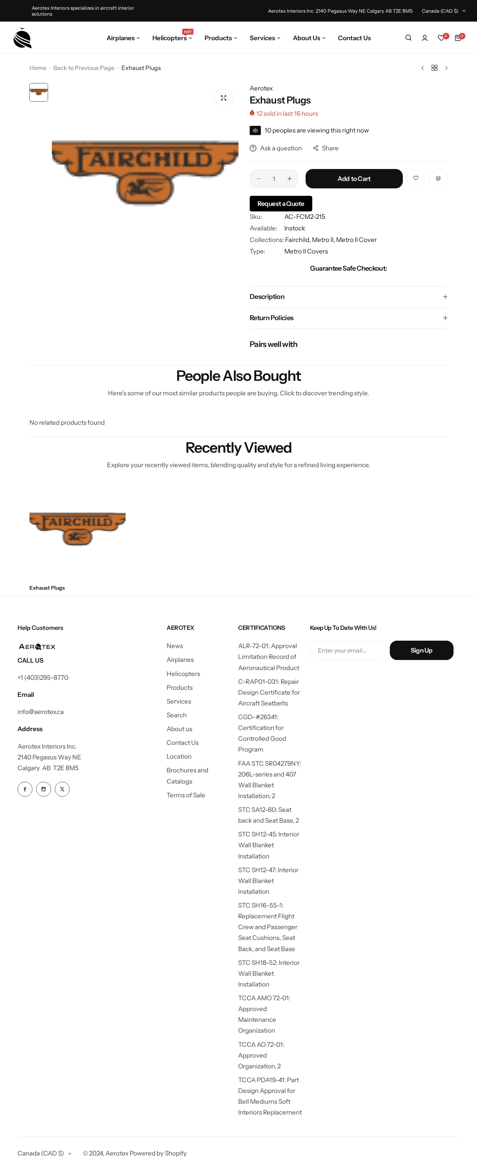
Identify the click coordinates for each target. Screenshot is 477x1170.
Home (37, 67)
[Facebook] (25, 789)
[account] (425, 38)
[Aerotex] (22, 38)
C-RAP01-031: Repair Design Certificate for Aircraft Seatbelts (269, 692)
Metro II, (324, 239)
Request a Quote (281, 203)
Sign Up (422, 650)
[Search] (408, 38)
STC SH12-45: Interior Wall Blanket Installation (268, 845)
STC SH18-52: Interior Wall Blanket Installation (269, 973)
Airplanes (180, 659)
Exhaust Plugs (47, 587)
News (175, 646)
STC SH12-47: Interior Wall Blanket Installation (268, 880)
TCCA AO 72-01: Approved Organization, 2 (261, 1055)
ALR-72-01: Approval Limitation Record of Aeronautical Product (268, 656)
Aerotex (261, 88)
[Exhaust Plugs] (77, 531)
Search (177, 715)
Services (179, 701)
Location (179, 756)
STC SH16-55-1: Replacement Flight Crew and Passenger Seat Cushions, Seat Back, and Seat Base (267, 927)
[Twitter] (62, 789)
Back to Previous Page (83, 67)
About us (179, 729)
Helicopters (183, 674)
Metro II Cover (356, 239)
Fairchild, (298, 239)
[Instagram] (43, 789)
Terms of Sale (186, 795)
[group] (145, 176)
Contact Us (183, 742)
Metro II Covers (306, 251)
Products (180, 687)
